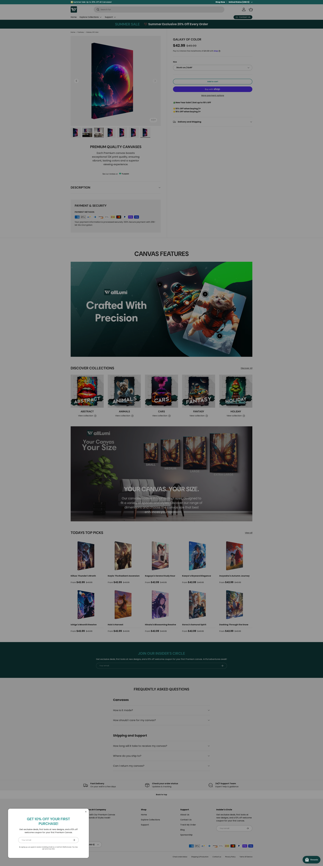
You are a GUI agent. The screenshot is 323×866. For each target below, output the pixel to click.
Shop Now (220, 2)
